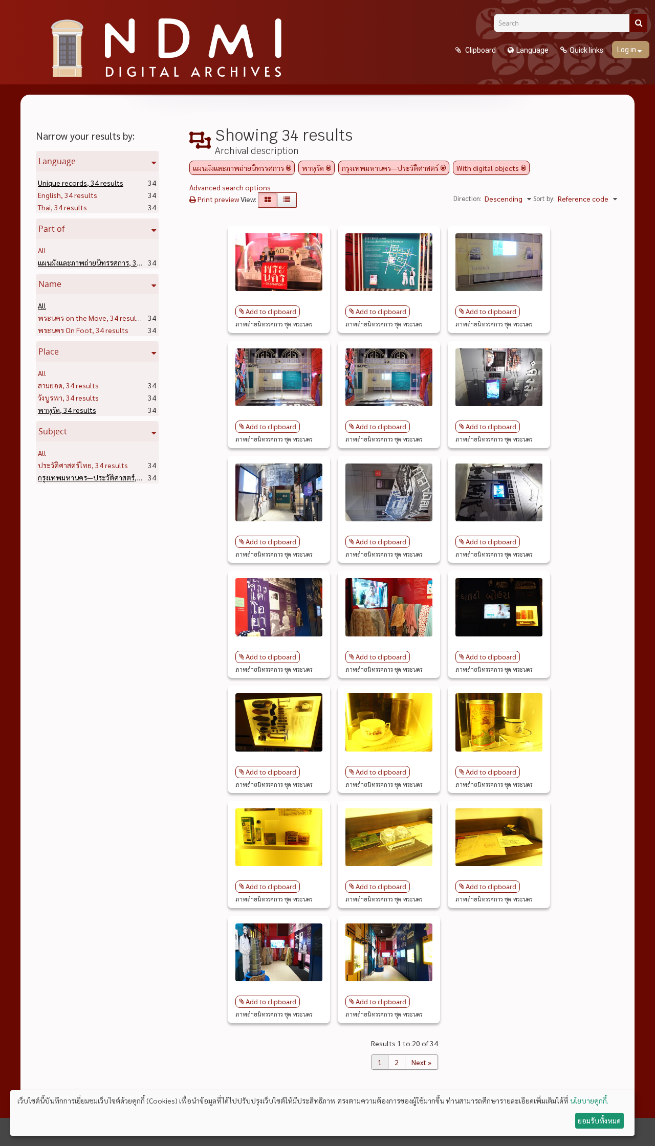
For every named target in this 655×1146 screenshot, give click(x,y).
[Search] (638, 23)
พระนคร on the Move (90, 317)
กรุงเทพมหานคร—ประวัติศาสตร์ (104, 477)
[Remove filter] (288, 168)
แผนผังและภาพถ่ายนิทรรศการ (101, 262)
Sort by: (544, 198)
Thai (62, 207)
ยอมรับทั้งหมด (599, 1120)
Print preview (217, 199)
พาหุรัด (67, 409)
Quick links (586, 50)
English (67, 195)
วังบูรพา (68, 397)
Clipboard (480, 50)
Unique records (80, 182)
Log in (627, 50)
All (42, 250)
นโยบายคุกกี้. (589, 1100)
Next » (421, 1062)
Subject (52, 431)
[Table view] (287, 200)
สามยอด (68, 385)
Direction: (467, 198)
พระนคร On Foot (83, 330)
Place (48, 351)
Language (532, 50)
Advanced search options (230, 187)
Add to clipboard (271, 311)
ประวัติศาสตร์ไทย (83, 465)
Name (49, 284)
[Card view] (267, 200)
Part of (51, 228)
